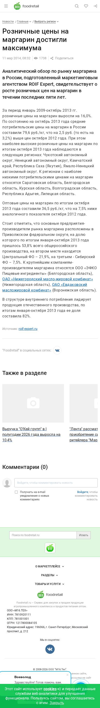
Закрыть (57, 703)
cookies (50, 689)
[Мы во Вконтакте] (57, 350)
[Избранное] (86, 6)
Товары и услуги (47, 584)
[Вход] (95, 6)
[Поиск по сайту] (76, 6)
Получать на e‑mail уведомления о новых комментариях (34, 495)
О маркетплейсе (47, 566)
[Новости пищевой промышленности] (50, 548)
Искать (83, 535)
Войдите (82, 492)
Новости (8, 21)
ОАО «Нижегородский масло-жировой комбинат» (47, 279)
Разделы (47, 575)
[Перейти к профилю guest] (7, 483)
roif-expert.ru (28, 329)
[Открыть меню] (6, 6)
